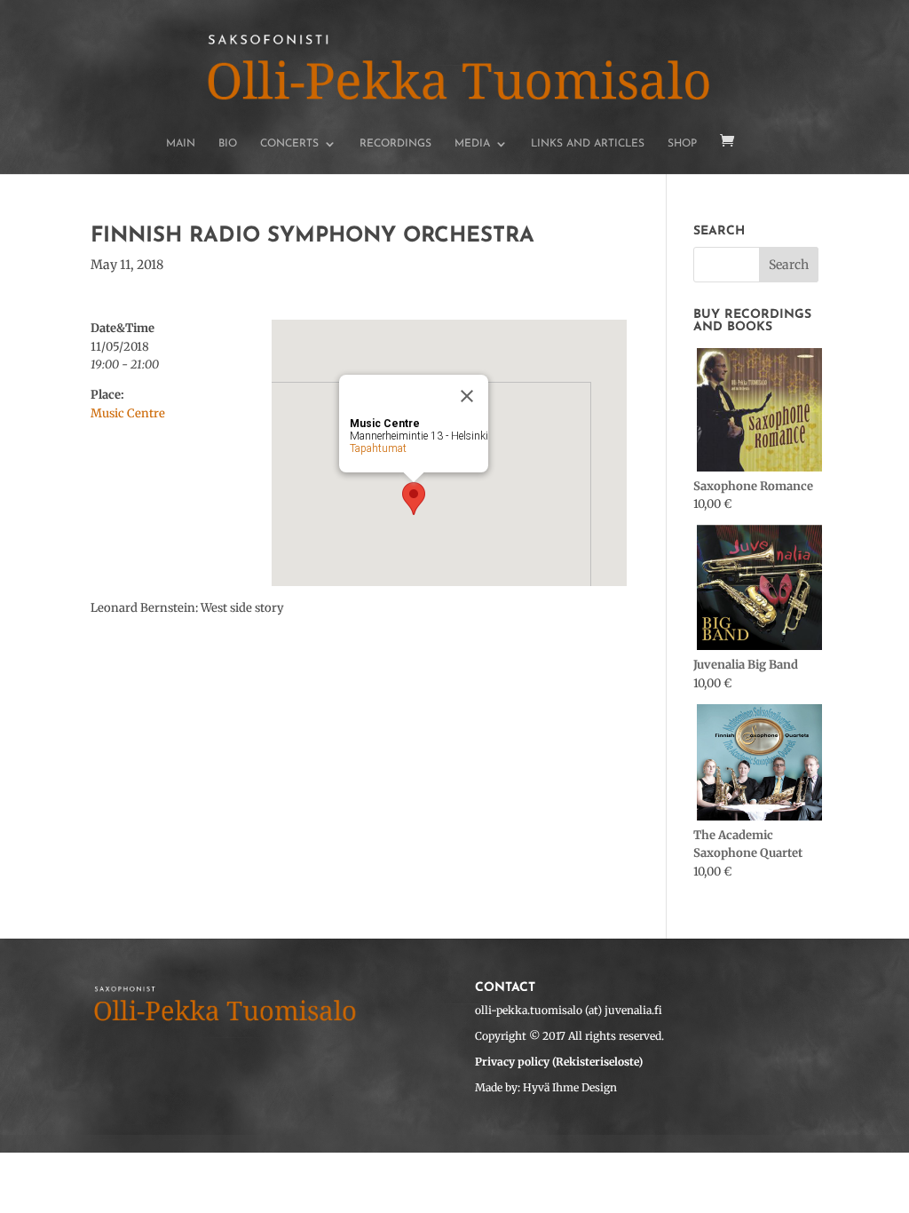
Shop (682, 144)
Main (180, 144)
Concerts (289, 144)
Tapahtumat (378, 448)
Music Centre (128, 413)
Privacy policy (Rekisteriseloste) (559, 1061)
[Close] (467, 396)
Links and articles (587, 144)
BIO (227, 144)
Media (472, 144)
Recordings (395, 144)
